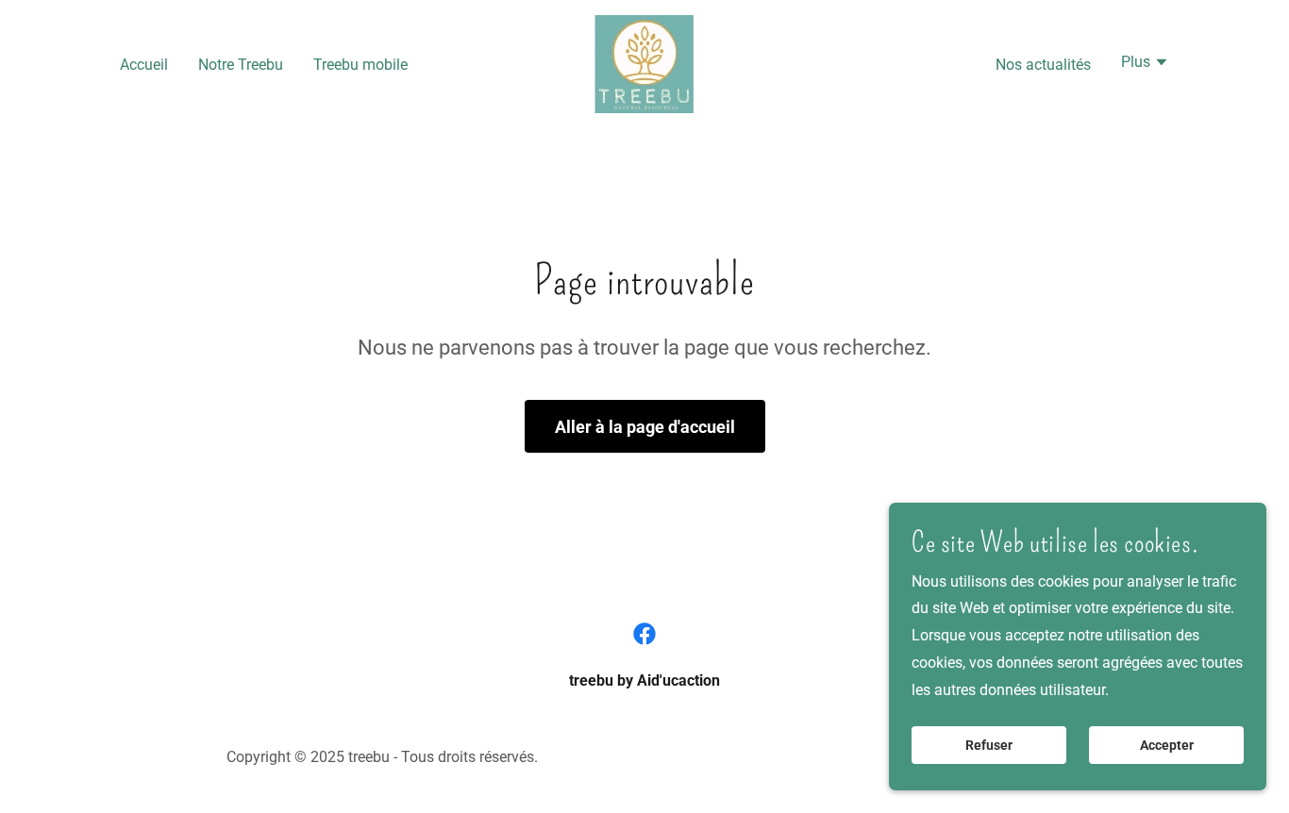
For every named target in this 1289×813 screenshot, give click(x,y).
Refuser (989, 745)
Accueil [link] (144, 65)
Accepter (1167, 745)
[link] (644, 63)
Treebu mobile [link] (360, 65)
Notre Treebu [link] (240, 65)
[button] (1145, 64)
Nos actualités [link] (1043, 65)
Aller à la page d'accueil (645, 427)
